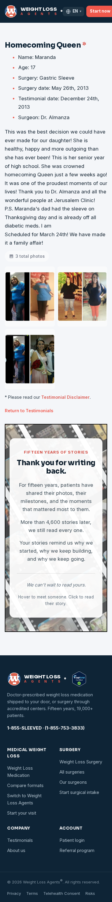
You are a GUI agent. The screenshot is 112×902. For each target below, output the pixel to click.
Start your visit (21, 813)
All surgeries (72, 772)
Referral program (76, 850)
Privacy (14, 893)
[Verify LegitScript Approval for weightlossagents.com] (79, 678)
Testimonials (20, 840)
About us (16, 850)
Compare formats (25, 785)
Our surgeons (73, 782)
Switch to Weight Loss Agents (24, 799)
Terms (32, 893)
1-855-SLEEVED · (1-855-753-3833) (46, 728)
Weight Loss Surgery (80, 762)
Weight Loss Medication (20, 771)
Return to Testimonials (29, 410)
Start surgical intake (79, 792)
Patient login (72, 840)
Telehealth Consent (61, 893)
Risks (90, 893)
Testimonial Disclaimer (65, 397)
